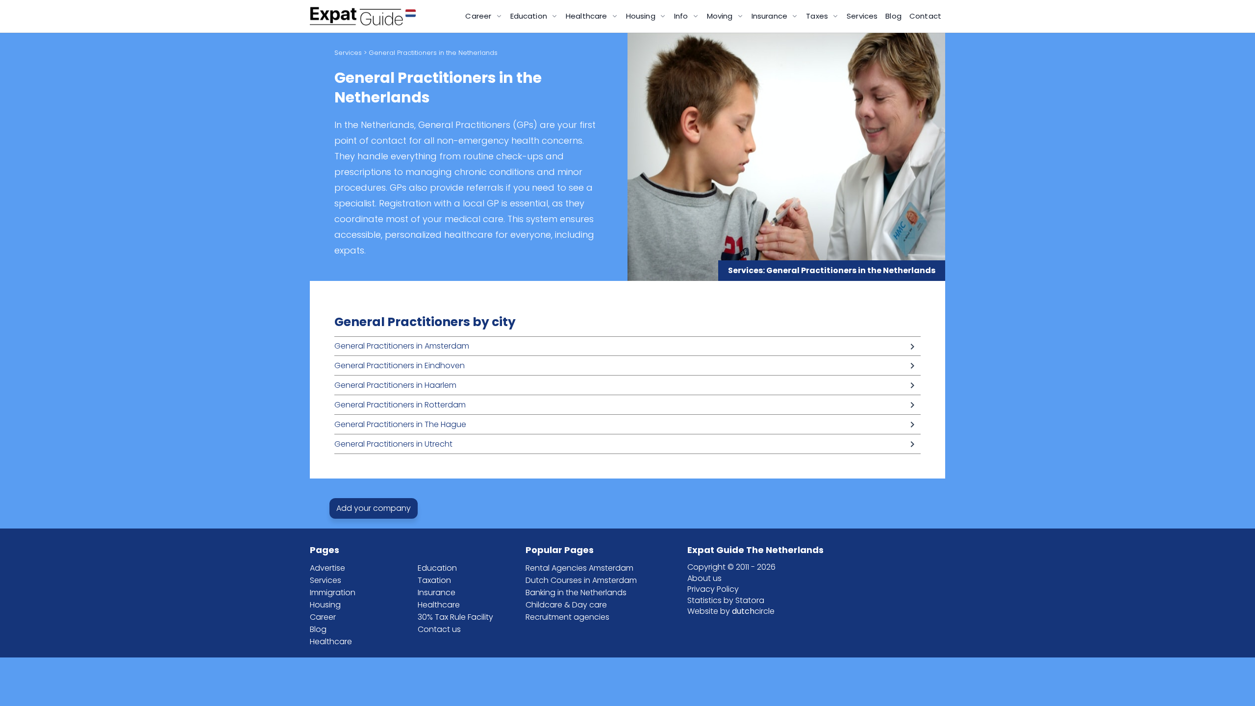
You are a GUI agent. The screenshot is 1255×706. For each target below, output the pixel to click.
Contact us (439, 629)
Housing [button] (641, 16)
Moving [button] (721, 16)
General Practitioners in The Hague (400, 424)
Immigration (332, 592)
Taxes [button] (818, 16)
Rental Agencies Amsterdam (579, 568)
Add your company (373, 508)
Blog (893, 16)
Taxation (434, 580)
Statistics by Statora (725, 600)
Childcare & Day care (566, 604)
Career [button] (479, 16)
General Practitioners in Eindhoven (399, 365)
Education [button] (530, 16)
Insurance (436, 592)
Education (437, 568)
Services (862, 16)
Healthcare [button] (587, 16)
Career (323, 617)
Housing (325, 604)
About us (704, 578)
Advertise (327, 568)
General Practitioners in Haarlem (395, 385)
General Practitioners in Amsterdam (401, 346)
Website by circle (731, 611)
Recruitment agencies (567, 617)
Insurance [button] (771, 16)
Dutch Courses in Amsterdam (581, 580)
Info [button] (682, 16)
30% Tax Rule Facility (455, 617)
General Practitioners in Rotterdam (400, 404)
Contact (925, 16)
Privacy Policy (713, 589)
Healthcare (331, 641)
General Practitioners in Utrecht (393, 444)
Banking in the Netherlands (576, 592)
